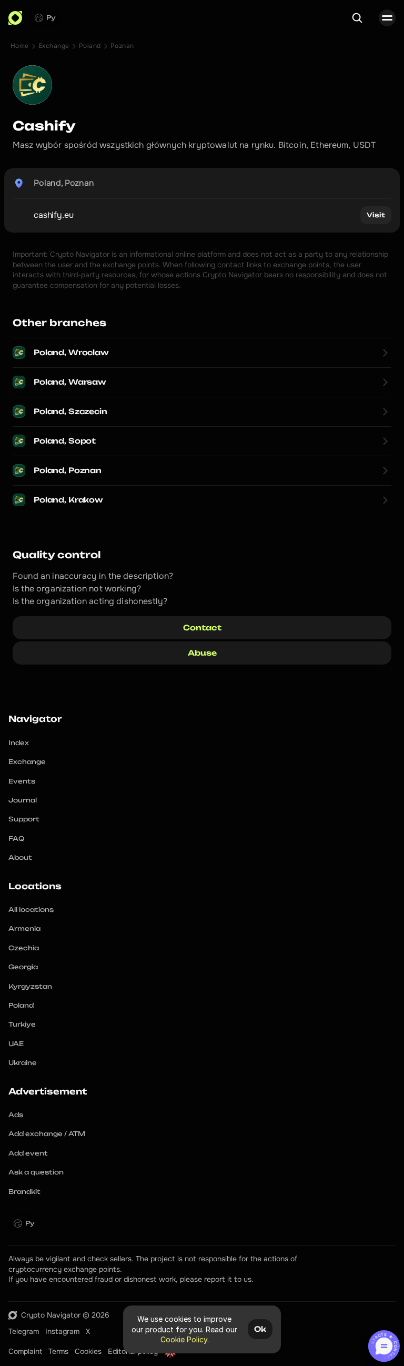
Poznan (122, 46)
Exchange (53, 46)
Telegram (23, 1331)
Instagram (62, 1331)
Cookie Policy (183, 1339)
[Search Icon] (357, 18)
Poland (90, 46)
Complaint (25, 1351)
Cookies (88, 1351)
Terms (58, 1351)
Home (20, 46)
